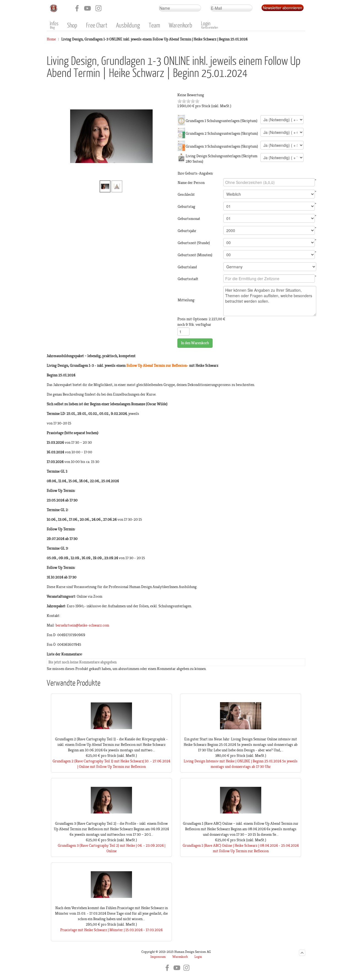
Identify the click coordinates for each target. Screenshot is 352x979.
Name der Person (191, 182)
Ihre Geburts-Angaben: (195, 173)
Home (51, 39)
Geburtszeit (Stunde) (194, 243)
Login (198, 957)
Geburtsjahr (187, 230)
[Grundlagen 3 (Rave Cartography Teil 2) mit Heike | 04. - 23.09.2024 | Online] (111, 819)
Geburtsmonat (189, 218)
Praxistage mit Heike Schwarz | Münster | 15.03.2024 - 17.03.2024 (111, 930)
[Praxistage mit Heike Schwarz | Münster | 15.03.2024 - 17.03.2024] (111, 904)
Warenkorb (180, 957)
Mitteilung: (186, 300)
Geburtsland (187, 267)
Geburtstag (186, 206)
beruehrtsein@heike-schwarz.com (82, 625)
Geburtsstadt (188, 279)
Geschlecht (186, 194)
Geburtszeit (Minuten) (195, 255)
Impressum (158, 957)
